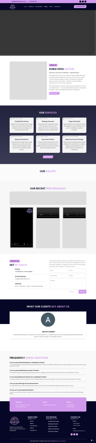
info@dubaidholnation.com (19, 1)
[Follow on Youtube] (80, 2)
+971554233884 (28, 271)
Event (50, 6)
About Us (31, 6)
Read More (53, 93)
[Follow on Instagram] (83, 2)
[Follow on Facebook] (85, 2)
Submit (81, 291)
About (32, 423)
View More (47, 157)
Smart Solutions (61, 441)
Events (32, 428)
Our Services (38, 6)
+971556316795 (33, 1)
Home (25, 6)
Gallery (46, 6)
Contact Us (57, 6)
